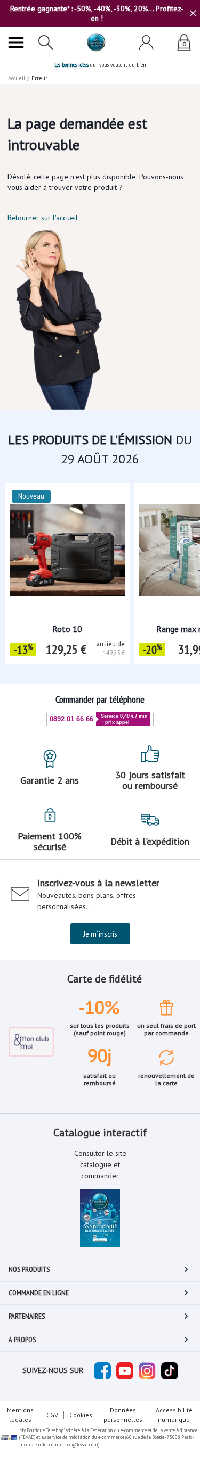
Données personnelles (122, 1415)
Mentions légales (20, 1415)
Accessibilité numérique (174, 1415)
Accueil (16, 78)
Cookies (80, 1415)
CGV (52, 1415)
